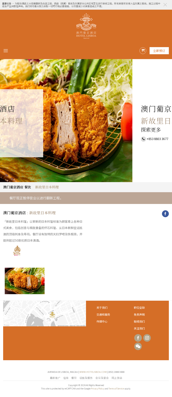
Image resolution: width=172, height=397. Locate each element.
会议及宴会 (102, 378)
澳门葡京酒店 (13, 187)
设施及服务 (86, 378)
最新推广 (55, 378)
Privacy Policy (97, 388)
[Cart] (142, 50)
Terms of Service (116, 388)
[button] (165, 4)
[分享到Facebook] (165, 213)
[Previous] (10, 281)
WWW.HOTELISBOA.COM (93, 371)
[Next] (76, 281)
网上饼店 (117, 378)
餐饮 (27, 187)
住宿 (66, 378)
